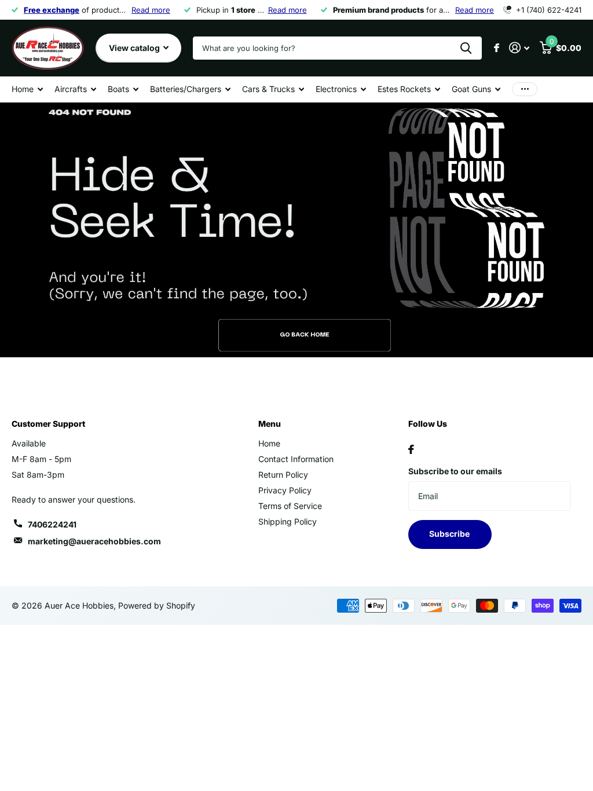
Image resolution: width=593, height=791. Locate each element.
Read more (150, 9)
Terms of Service (290, 506)
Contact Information (296, 459)
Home (269, 443)
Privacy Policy (285, 490)
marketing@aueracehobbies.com (94, 541)
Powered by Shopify (156, 605)
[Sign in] (519, 48)
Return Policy (283, 474)
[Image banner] (296, 229)
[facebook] (411, 449)
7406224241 (52, 524)
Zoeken (466, 48)
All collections (27, 89)
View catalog (135, 48)
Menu (269, 424)
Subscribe (450, 534)
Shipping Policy (287, 521)
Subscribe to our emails (455, 471)
